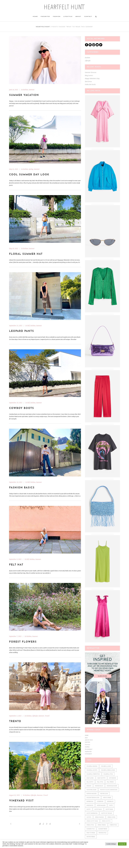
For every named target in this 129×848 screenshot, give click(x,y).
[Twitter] (97, 46)
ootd (111, 805)
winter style (102, 832)
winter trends (91, 836)
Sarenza (87, 744)
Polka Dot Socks (90, 84)
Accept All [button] (122, 844)
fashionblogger (91, 789)
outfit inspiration (92, 813)
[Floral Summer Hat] (45, 219)
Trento (15, 721)
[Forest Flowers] (45, 607)
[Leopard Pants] (45, 296)
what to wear (91, 832)
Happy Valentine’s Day (92, 78)
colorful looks (106, 766)
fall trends (110, 782)
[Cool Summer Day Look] (45, 139)
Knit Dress (88, 81)
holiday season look (93, 797)
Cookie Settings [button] (111, 844)
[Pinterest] (93, 46)
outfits (89, 817)
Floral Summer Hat (26, 254)
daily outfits (101, 778)
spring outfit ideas (92, 821)
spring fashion (99, 817)
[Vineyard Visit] (45, 765)
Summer (31, 89)
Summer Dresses (90, 72)
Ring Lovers (89, 75)
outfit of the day (106, 813)
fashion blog (99, 785)
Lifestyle (35, 716)
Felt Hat (16, 565)
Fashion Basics (22, 487)
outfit (89, 809)
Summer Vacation (24, 95)
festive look (104, 793)
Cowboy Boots (21, 408)
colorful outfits (92, 770)
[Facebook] (86, 46)
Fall (28, 325)
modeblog (110, 801)
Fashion (25, 89)
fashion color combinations (108, 789)
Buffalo (87, 747)
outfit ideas (109, 809)
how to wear (107, 797)
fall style (100, 782)
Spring (31, 169)
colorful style (108, 774)
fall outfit (90, 782)
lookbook (100, 801)
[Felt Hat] (45, 530)
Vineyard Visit (21, 801)
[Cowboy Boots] (45, 373)
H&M (86, 735)
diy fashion (112, 778)
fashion (89, 785)
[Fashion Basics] (45, 452)
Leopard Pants (21, 331)
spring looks (111, 817)
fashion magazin (91, 793)
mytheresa (88, 751)
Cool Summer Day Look (29, 174)
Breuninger (88, 749)
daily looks (90, 778)
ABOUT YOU (89, 740)
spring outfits (106, 821)
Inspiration (90, 801)
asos (86, 737)
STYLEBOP (88, 754)
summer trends (102, 829)
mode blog (90, 805)
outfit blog (98, 809)
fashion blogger (112, 785)
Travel (47, 716)
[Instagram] (90, 46)
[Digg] (100, 46)
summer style (91, 829)
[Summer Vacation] (45, 60)
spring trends (102, 825)
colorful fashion (92, 766)
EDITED (87, 742)
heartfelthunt (43, 26)
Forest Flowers (23, 642)
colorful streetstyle (93, 774)
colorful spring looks (108, 770)
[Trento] (45, 686)
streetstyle (113, 825)
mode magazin (101, 805)
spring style (90, 825)
